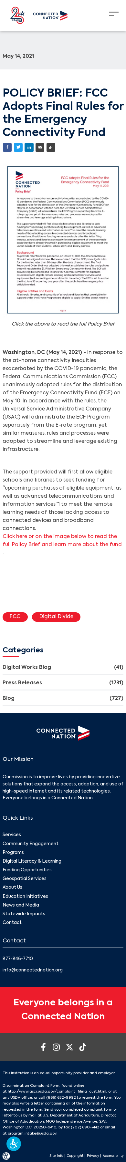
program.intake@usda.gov (32, 1134)
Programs (13, 853)
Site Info (56, 1155)
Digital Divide (56, 616)
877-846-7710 (18, 959)
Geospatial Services (25, 879)
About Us (12, 888)
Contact (12, 923)
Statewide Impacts (24, 914)
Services (12, 835)
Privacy (93, 1155)
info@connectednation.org (33, 970)
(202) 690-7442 (85, 1127)
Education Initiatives (25, 897)
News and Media (21, 905)
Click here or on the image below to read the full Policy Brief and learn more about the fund (62, 540)
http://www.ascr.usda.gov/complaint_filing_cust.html (57, 1092)
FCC (15, 616)
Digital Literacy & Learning (32, 861)
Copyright (75, 1155)
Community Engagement (30, 844)
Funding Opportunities (27, 870)
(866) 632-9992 (61, 1098)
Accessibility (113, 1155)
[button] (13, 1143)
